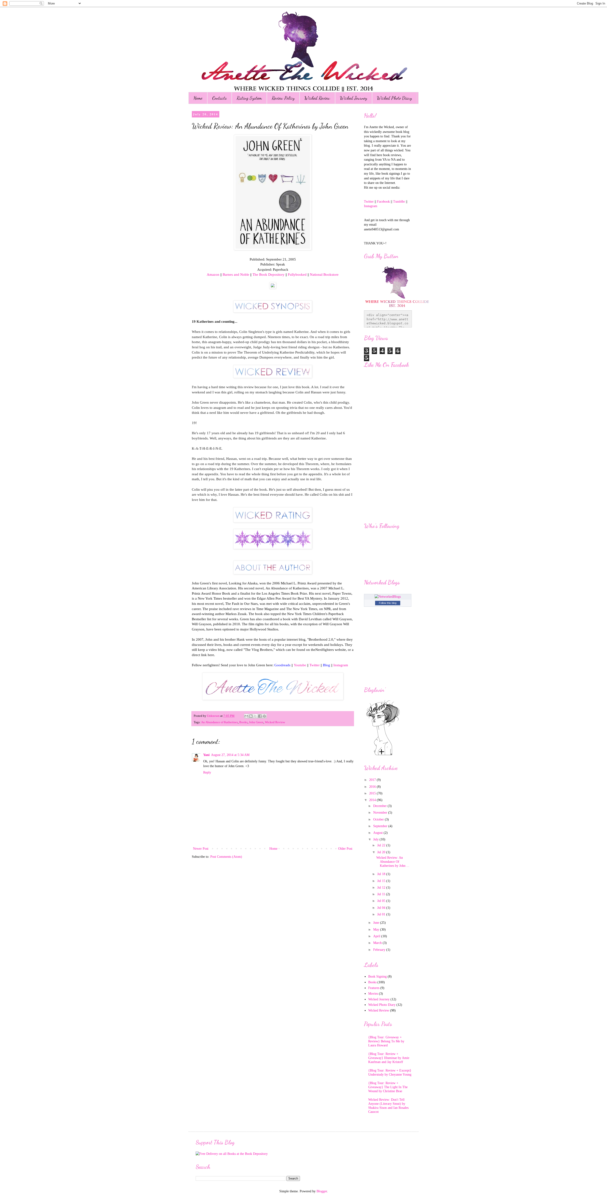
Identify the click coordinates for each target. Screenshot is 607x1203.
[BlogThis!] (250, 716)
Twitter (314, 665)
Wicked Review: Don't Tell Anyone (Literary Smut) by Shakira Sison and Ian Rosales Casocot (388, 1105)
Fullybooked (297, 274)
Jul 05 (381, 901)
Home (197, 98)
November (380, 812)
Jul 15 (381, 881)
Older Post (345, 848)
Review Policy (283, 98)
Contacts (219, 98)
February (379, 949)
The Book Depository (269, 274)
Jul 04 (381, 907)
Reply (207, 772)
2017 (373, 780)
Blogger (322, 1191)
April (377, 936)
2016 (373, 786)
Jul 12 (381, 887)
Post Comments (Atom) (226, 856)
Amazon (213, 274)
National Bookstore (324, 274)
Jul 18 (381, 874)
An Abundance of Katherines (219, 722)
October (379, 819)
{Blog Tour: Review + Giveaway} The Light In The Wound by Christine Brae (388, 1087)
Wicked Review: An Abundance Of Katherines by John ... (392, 861)
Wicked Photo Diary (394, 98)
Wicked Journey (353, 98)
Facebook (383, 201)
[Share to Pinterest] (264, 716)
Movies (373, 993)
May (376, 929)
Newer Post (200, 848)
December (380, 806)
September (380, 826)
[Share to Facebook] (260, 716)
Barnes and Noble (236, 274)
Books (243, 722)
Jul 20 (381, 852)
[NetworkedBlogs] (388, 596)
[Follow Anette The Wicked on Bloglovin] (383, 755)
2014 (373, 800)
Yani (206, 755)
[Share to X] (255, 716)
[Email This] (246, 716)
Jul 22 (381, 845)
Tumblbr (399, 201)
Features (373, 988)
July (376, 839)
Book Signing (377, 976)
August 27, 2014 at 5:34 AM (230, 755)
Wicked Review (317, 98)
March (378, 943)
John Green (256, 722)
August (378, 833)
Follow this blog (387, 603)
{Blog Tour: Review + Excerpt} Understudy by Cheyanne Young (389, 1072)
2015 (373, 793)
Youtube (300, 665)
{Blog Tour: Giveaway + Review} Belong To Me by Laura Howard (386, 1041)
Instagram (340, 665)
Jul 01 (381, 914)
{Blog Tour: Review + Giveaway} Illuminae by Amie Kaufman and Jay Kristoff (388, 1058)
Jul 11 (381, 894)
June (376, 922)
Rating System (249, 98)
